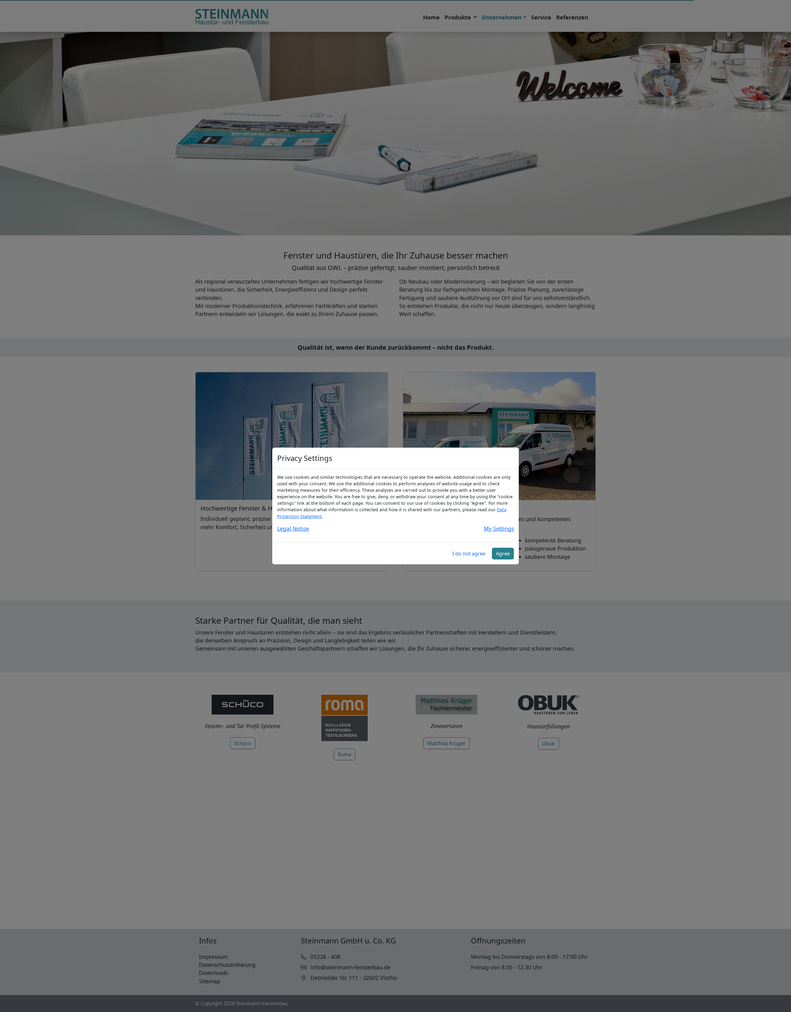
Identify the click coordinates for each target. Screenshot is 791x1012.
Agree (503, 553)
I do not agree (468, 553)
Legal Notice (293, 528)
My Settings (499, 528)
